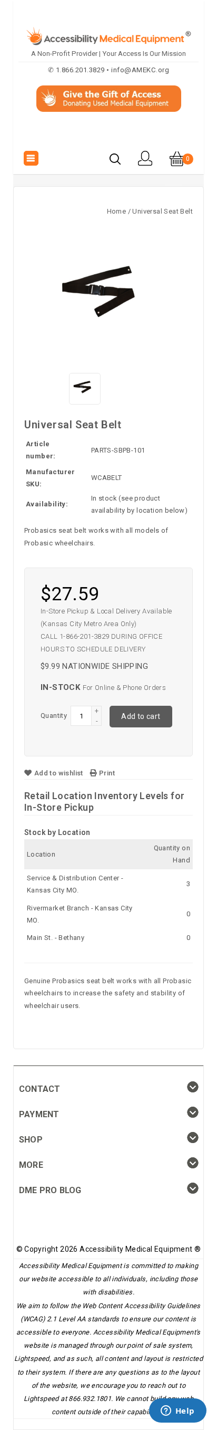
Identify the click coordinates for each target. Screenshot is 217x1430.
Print (106, 773)
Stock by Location (57, 832)
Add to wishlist (58, 773)
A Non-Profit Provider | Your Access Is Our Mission (108, 53)
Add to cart (140, 716)
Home (116, 211)
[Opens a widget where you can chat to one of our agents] (177, 1411)
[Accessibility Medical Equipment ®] (109, 135)
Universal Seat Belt (162, 211)
